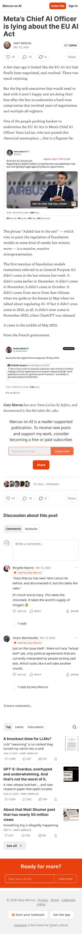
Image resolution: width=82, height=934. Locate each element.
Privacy (43, 900)
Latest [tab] (19, 727)
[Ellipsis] (76, 567)
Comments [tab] (13, 529)
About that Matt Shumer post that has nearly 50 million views (29, 814)
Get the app (61, 915)
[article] (41, 748)
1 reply (21, 623)
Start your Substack (30, 915)
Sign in (73, 6)
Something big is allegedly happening (30, 825)
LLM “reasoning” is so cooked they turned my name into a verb (28, 746)
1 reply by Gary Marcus (32, 687)
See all (12, 845)
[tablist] (21, 529)
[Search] (74, 727)
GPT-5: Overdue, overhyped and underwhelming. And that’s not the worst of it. (27, 774)
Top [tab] (8, 727)
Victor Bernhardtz (25, 638)
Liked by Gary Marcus (29, 572)
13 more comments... (17, 706)
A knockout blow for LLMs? (27, 739)
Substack (20, 925)
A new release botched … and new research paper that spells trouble (28, 787)
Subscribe (57, 6)
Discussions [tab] (36, 727)
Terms (54, 900)
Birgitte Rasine (23, 567)
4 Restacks (52, 484)
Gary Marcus (22, 43)
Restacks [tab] (31, 529)
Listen (73, 45)
